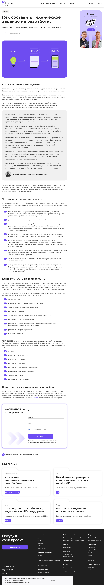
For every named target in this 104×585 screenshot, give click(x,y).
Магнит (40, 540)
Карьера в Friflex (93, 550)
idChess (40, 546)
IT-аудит (65, 564)
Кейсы (90, 555)
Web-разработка (43, 569)
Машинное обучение (69, 568)
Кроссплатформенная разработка (73, 538)
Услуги (90, 552)
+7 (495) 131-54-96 (8, 570)
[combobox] (31, 429)
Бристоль (40, 543)
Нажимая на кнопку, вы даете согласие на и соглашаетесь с (42, 442)
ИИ (65, 3)
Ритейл (40, 555)
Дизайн (65, 544)
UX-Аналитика (67, 554)
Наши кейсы (41, 535)
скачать (36, 398)
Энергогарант (42, 548)
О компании (91, 547)
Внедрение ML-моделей (70, 571)
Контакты (91, 560)
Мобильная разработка (51, 3)
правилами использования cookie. (17, 583)
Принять (53, 580)
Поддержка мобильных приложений (73, 540)
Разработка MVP (68, 557)
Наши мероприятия (94, 564)
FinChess (90, 570)
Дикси (39, 538)
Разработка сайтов (43, 572)
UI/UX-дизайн (67, 547)
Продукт (73, 3)
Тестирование (67, 560)
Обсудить (13, 547)
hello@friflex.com (8, 566)
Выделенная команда (94, 540)
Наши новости (92, 558)
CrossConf (91, 567)
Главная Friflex (94, 3)
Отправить (40, 436)
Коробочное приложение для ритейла (49, 560)
